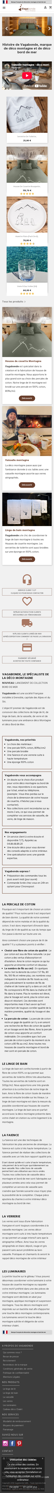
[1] (21, 194)
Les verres (8, 1401)
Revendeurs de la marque (15, 1365)
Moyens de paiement (13, 1425)
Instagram (5, 1443)
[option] (27, 26)
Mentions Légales (11, 1377)
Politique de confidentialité (16, 1373)
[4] (30, 194)
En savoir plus (30, 1487)
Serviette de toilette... (27, 136)
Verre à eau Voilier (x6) (27, 286)
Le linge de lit (9, 1389)
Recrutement (9, 1361)
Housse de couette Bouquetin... (27, 186)
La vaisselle (8, 1397)
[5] (33, 194)
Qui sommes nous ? (12, 1353)
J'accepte (14, 1487)
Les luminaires (9, 1405)
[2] (24, 194)
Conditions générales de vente (17, 1369)
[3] (27, 194)
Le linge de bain (10, 1393)
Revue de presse (11, 1357)
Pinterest (19, 1443)
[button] (6, 26)
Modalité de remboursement (17, 1421)
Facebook (12, 1443)
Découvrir (27, 398)
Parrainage (8, 1430)
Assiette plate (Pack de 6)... (27, 236)
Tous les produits (14, 301)
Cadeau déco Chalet (12, 1409)
